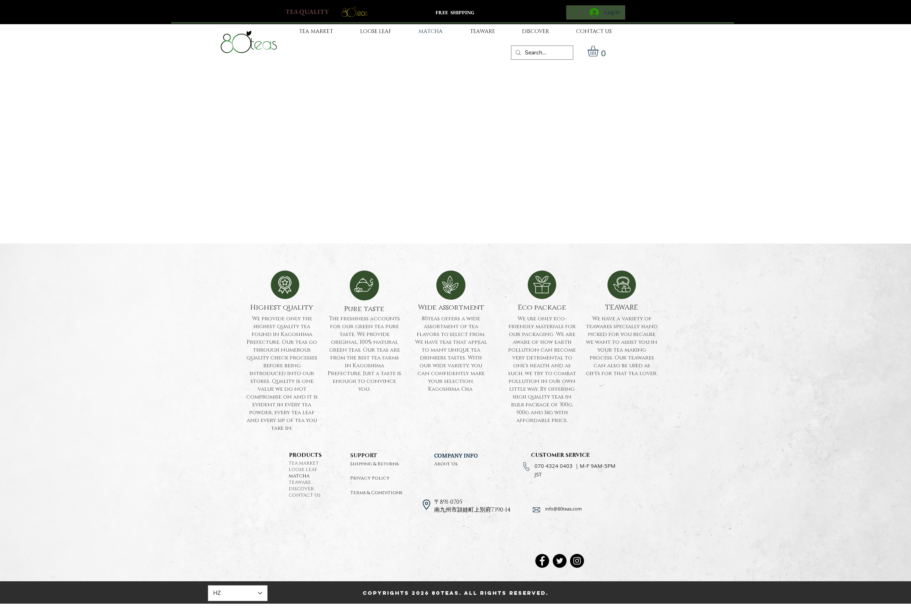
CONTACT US (305, 495)
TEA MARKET (304, 463)
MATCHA (299, 476)
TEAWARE (300, 482)
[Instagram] (577, 561)
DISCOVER (301, 489)
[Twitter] (560, 561)
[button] (599, 51)
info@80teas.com (563, 509)
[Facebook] (542, 561)
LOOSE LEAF (303, 469)
